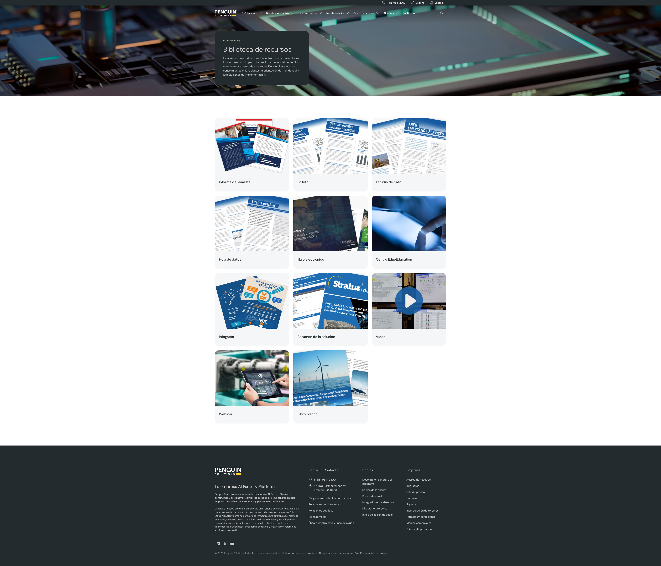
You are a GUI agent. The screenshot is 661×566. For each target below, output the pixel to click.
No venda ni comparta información (338, 553)
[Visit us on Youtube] (232, 543)
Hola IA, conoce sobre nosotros (299, 553)
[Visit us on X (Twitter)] (225, 543)
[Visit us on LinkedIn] (218, 543)
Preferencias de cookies (373, 553)
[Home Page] (226, 13)
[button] (439, 3)
